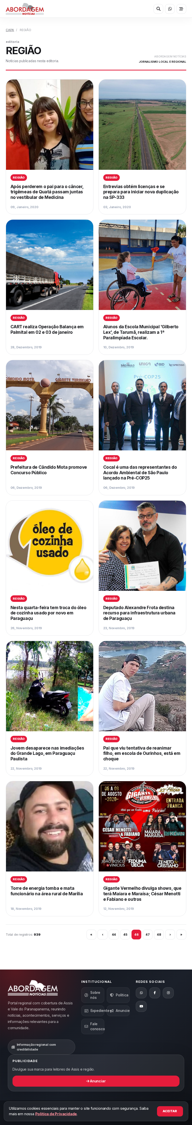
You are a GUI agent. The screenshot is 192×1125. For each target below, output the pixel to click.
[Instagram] (168, 992)
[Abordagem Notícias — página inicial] (25, 9)
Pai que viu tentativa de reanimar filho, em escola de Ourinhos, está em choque (141, 753)
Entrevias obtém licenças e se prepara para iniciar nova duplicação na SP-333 (141, 192)
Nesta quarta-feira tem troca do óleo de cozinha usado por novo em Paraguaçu (48, 613)
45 (125, 934)
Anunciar (97, 1081)
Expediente (97, 1010)
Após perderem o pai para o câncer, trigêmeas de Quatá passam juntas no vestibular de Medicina (47, 192)
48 (159, 934)
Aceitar (170, 1111)
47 (148, 934)
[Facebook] (154, 992)
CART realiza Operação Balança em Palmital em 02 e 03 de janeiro (47, 329)
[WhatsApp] (141, 992)
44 (114, 934)
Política (122, 995)
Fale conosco (97, 1026)
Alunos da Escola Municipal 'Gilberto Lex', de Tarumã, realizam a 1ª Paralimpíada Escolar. (140, 332)
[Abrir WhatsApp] (170, 9)
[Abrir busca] (158, 9)
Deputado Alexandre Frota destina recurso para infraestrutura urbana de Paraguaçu (139, 613)
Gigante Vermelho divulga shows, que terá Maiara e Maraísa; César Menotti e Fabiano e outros (142, 894)
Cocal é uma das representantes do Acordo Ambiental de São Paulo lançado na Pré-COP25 (140, 472)
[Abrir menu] (181, 9)
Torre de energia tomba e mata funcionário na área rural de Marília (46, 891)
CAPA (10, 30)
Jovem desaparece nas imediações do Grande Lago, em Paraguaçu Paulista (47, 753)
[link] (50, 147)
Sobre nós (95, 995)
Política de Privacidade (56, 1114)
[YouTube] (141, 1006)
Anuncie (123, 1010)
